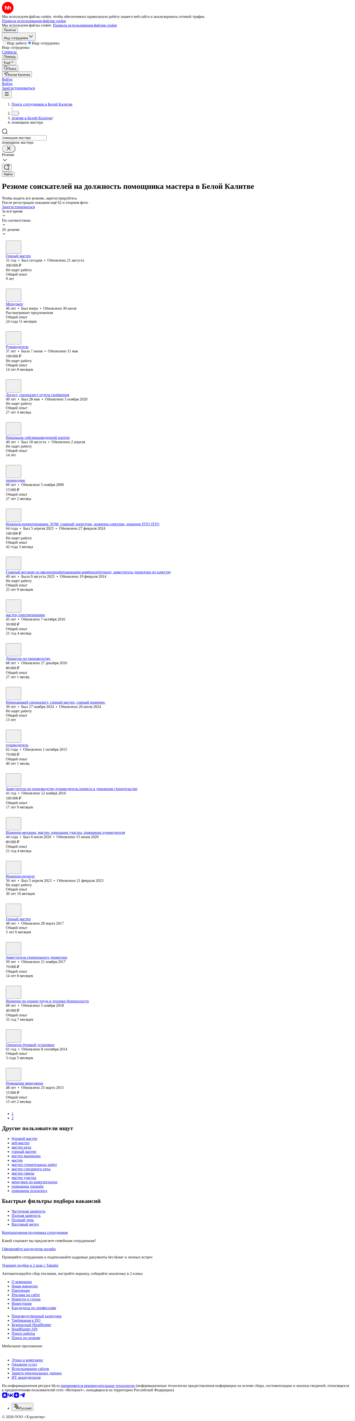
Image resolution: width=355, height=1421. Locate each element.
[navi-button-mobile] (7, 94)
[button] (7, 79)
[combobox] (24, 137)
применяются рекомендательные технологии (98, 1386)
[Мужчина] (13, 247)
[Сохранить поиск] (7, 168)
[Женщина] (13, 337)
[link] (10, 68)
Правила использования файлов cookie (85, 25)
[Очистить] (8, 149)
